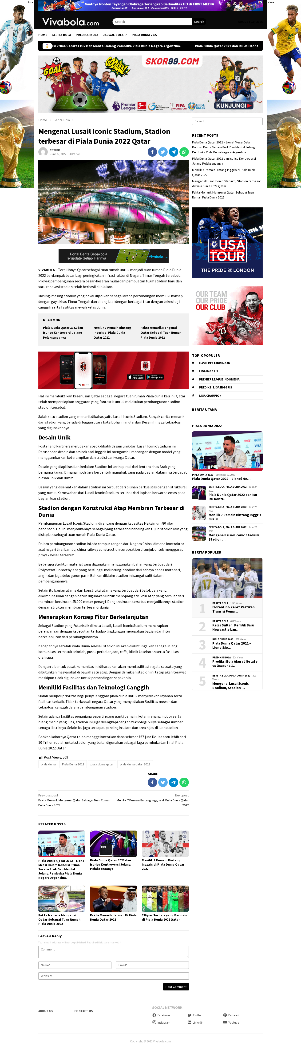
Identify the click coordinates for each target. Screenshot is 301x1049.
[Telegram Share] (173, 152)
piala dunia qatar (102, 764)
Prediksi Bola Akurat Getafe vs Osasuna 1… (234, 663)
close (30, 2)
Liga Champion (210, 396)
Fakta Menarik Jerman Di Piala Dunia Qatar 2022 (113, 917)
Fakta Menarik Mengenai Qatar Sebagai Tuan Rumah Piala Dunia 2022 (161, 333)
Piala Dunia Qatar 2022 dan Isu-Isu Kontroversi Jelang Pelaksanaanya (194, 46)
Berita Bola (216, 486)
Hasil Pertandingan (214, 363)
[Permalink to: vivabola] (43, 152)
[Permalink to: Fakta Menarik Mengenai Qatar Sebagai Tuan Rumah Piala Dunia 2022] (61, 899)
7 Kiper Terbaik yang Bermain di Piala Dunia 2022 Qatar (164, 917)
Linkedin (198, 1023)
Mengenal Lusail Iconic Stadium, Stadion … (234, 537)
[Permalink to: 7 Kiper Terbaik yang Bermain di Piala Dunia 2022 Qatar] (165, 899)
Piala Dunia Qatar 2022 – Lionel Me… (221, 479)
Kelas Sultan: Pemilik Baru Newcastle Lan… (233, 627)
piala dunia (48, 764)
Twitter (197, 1015)
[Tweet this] (163, 152)
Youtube (233, 1023)
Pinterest (233, 1015)
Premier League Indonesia (219, 379)
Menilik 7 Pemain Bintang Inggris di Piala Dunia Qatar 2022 (112, 333)
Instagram (164, 1023)
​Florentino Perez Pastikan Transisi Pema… (233, 609)
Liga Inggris (208, 371)
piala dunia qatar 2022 (135, 764)
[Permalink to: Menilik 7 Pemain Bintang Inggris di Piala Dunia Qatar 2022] (165, 844)
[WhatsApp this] (184, 152)
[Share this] (152, 152)
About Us (45, 1011)
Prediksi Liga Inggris (215, 387)
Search (199, 22)
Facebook (164, 1015)
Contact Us (83, 1011)
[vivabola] (75, 21)
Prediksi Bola (221, 657)
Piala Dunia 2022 (73, 764)
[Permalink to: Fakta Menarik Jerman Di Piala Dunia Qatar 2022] (113, 899)
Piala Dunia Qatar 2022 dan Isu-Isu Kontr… (233, 497)
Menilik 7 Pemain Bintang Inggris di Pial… (235, 517)
